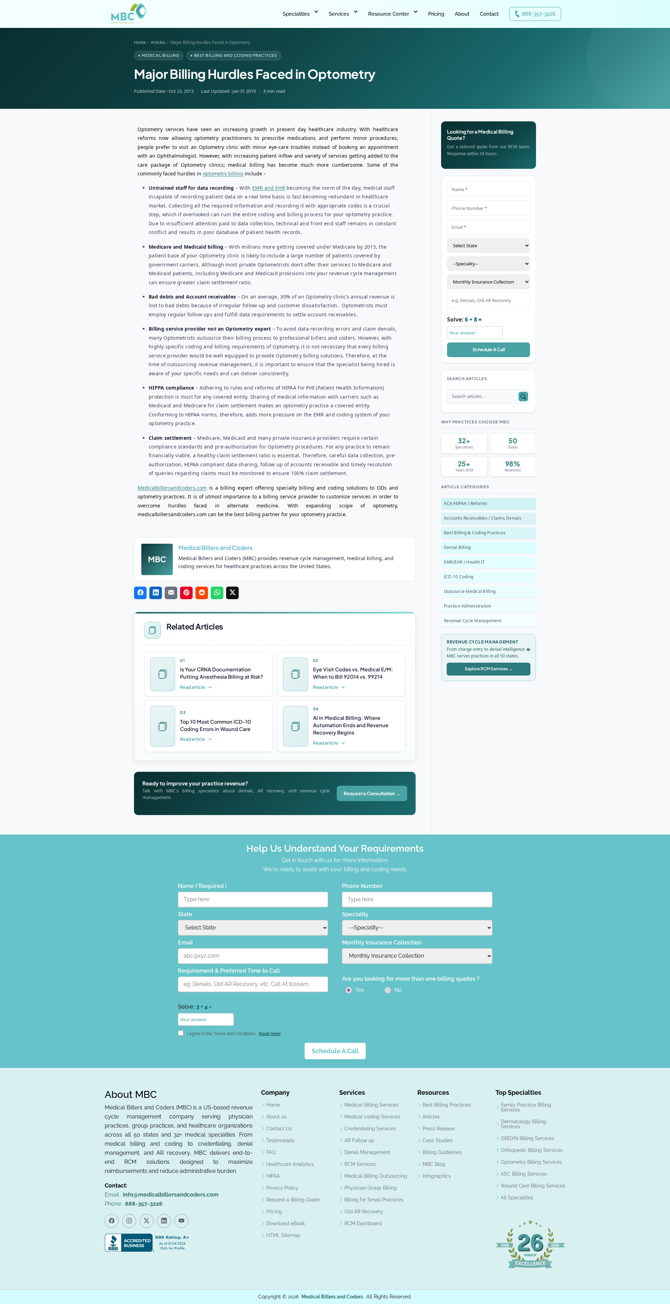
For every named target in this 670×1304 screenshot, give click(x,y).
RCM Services (360, 1164)
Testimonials (280, 1140)
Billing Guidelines (442, 1152)
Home (140, 42)
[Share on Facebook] (140, 593)
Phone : (134, 1203)
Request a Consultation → (372, 793)
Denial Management (367, 1152)
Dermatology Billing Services (523, 1124)
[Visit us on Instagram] (129, 1221)
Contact (489, 14)
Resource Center (388, 14)
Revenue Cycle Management (472, 621)
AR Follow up (359, 1140)
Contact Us (279, 1128)
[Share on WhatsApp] (217, 593)
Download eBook (285, 1223)
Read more (270, 1033)
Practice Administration (467, 606)
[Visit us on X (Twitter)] (147, 1221)
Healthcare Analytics (290, 1164)
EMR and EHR (268, 187)
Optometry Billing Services (531, 1162)
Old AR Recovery (363, 1211)
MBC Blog (434, 1164)
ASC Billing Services (523, 1173)
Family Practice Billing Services (526, 1107)
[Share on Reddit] (201, 593)
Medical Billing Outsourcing (375, 1176)
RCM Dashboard (363, 1223)
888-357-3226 (539, 14)
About (462, 14)
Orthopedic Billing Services (532, 1150)
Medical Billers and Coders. (333, 1296)
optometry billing (223, 174)
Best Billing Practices (447, 1104)
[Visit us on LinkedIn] (164, 1221)
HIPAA (273, 1176)
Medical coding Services (372, 1116)
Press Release (439, 1128)
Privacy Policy (282, 1187)
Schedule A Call (488, 349)
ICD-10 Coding (458, 577)
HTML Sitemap (283, 1235)
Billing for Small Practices (373, 1199)
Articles (158, 42)
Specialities (296, 14)
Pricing (436, 14)
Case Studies (438, 1140)
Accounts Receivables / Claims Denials (482, 518)
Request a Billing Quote (293, 1199)
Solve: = (464, 319)
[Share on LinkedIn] (155, 593)
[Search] (523, 396)
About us (276, 1116)
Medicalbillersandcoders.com (172, 487)
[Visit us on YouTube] (181, 1221)
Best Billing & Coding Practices (475, 533)
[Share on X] (232, 593)
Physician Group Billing (370, 1187)
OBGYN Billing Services (527, 1138)
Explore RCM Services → (489, 668)
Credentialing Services (370, 1128)
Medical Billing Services (371, 1104)
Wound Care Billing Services (533, 1185)
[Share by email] (171, 593)
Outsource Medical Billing (470, 591)
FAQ (270, 1152)
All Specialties (517, 1197)
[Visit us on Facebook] (112, 1221)
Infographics (437, 1176)
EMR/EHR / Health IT (464, 562)
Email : (161, 1194)
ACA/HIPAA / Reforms (465, 503)
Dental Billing (457, 547)
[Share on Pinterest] (186, 593)
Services (339, 14)
